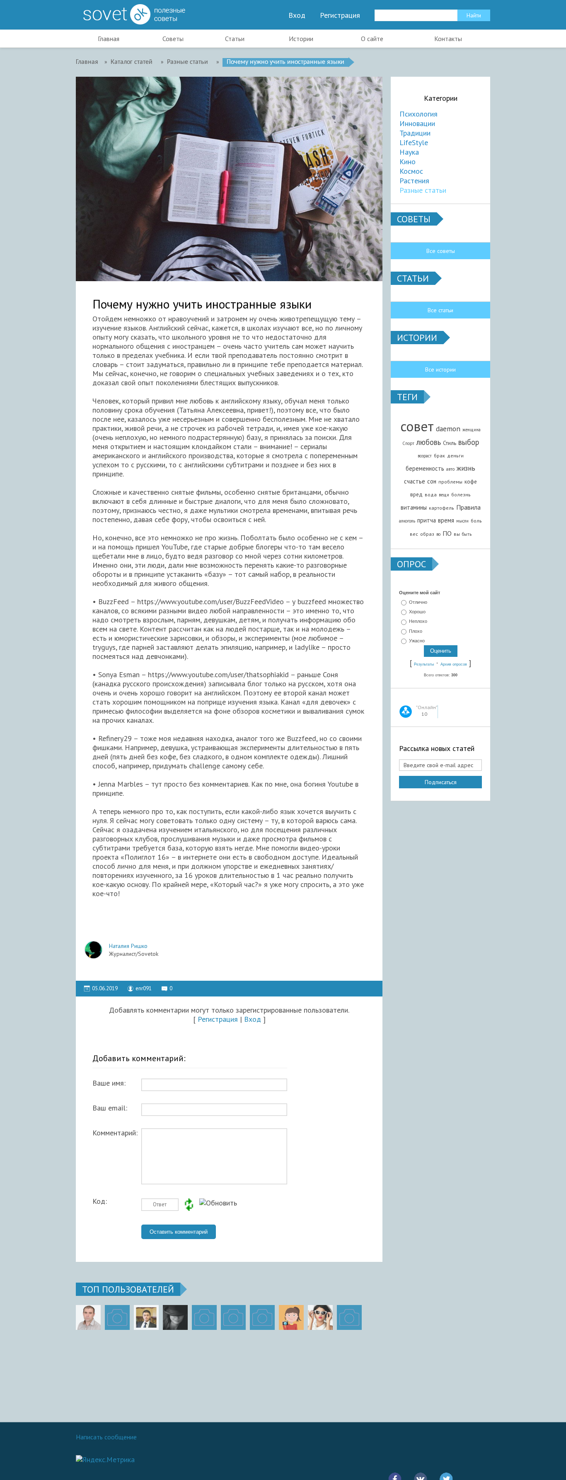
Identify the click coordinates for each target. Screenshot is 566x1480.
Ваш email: (109, 1108)
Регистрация (340, 15)
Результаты (424, 664)
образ (427, 534)
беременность (425, 468)
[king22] (88, 1317)
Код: (99, 1201)
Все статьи (440, 310)
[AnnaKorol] (175, 1317)
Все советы (440, 251)
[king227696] (117, 1317)
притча (426, 520)
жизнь (466, 468)
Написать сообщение (106, 1437)
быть (467, 534)
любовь (428, 442)
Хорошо (417, 611)
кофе (470, 481)
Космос (411, 171)
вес (414, 534)
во (438, 534)
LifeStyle (413, 142)
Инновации (417, 123)
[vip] (349, 1317)
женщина (471, 430)
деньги (455, 455)
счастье (414, 481)
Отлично (418, 602)
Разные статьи (422, 190)
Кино (407, 161)
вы (457, 534)
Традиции (415, 133)
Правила (468, 507)
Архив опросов (453, 664)
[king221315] (204, 1317)
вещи (444, 495)
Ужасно (417, 640)
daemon (448, 428)
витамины (414, 507)
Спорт (408, 443)
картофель (441, 508)
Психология (418, 114)
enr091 (143, 988)
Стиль (449, 443)
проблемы (450, 482)
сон (431, 481)
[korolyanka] (320, 1317)
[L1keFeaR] (262, 1317)
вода (431, 494)
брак (439, 455)
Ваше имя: (109, 1083)
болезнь (461, 494)
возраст (425, 456)
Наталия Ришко (128, 946)
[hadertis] (233, 1317)
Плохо (415, 631)
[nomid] (146, 1317)
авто (450, 469)
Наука (409, 152)
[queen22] (291, 1317)
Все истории (440, 369)
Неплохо (418, 621)
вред (416, 494)
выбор (468, 442)
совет (417, 426)
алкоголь (407, 521)
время (446, 520)
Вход (296, 15)
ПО (447, 533)
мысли (462, 521)
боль (476, 521)
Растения (414, 180)
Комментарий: (115, 1132)
